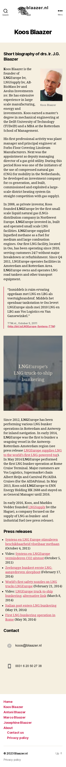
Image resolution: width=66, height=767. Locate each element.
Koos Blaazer (13, 707)
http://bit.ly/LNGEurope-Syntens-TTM (31, 326)
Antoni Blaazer (15, 712)
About (8, 728)
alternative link (34, 596)
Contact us (15, 732)
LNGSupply (36, 507)
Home (8, 701)
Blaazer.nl (20, 753)
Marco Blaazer (15, 717)
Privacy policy (18, 738)
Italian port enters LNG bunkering (30, 606)
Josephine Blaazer (18, 722)
